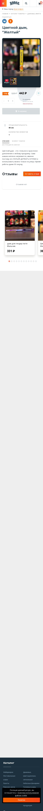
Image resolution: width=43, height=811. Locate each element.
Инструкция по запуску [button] (11, 145)
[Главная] (15, 3)
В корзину (22, 111)
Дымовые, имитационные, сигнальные (29, 776)
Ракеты (6, 783)
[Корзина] (39, 3)
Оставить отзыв (32, 174)
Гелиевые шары (29, 787)
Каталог (8, 762)
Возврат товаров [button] (18, 141)
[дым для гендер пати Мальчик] (20, 225)
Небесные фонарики (31, 783)
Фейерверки (8, 772)
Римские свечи (9, 787)
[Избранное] (33, 2)
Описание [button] (5, 141)
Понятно (21, 800)
